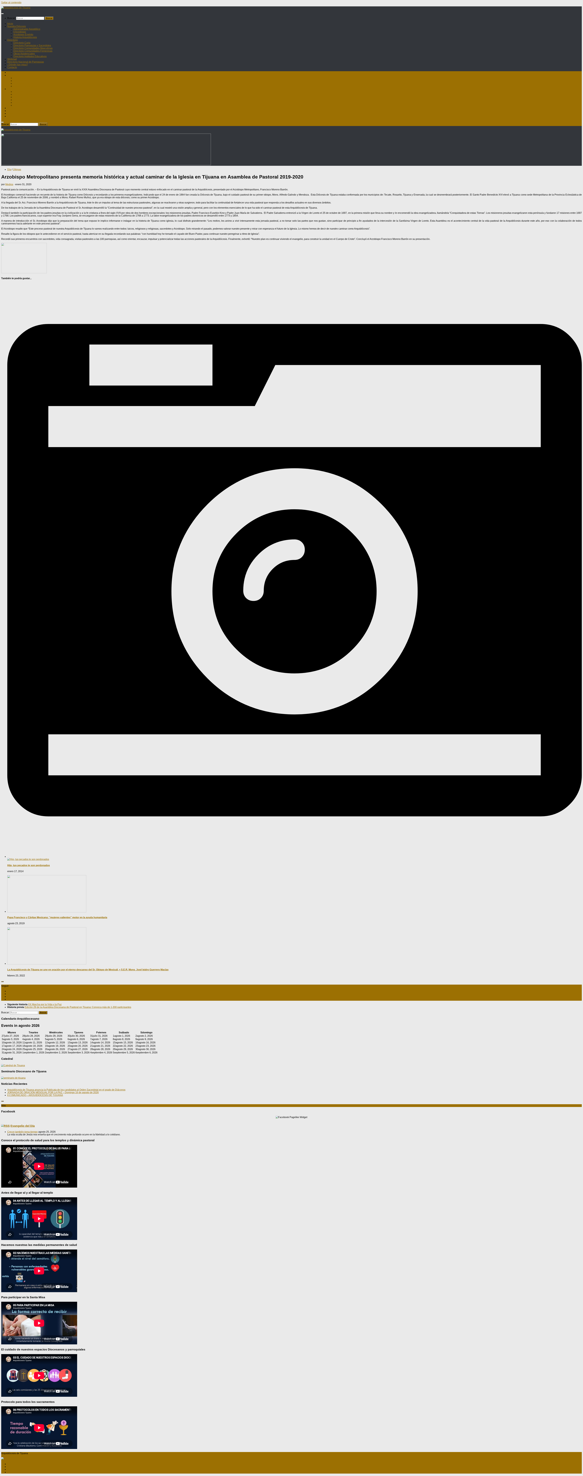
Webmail (12, 59)
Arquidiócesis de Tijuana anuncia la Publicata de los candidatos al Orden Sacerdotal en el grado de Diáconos (66, 1089)
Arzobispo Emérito (23, 34)
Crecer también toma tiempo (22, 1131)
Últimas (17, 169)
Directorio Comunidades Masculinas (33, 48)
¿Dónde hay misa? (17, 64)
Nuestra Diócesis (16, 26)
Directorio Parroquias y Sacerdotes (32, 45)
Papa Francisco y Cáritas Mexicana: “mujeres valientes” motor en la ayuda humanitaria (57, 917)
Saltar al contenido (11, 2)
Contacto (12, 67)
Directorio (12, 40)
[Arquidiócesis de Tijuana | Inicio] (15, 7)
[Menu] (2, 13)
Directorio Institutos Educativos (30, 56)
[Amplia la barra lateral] (2, 981)
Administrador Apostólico (26, 29)
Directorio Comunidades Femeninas (32, 51)
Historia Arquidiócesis (25, 37)
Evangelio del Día (22, 1125)
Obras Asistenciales (24, 53)
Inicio (10, 23)
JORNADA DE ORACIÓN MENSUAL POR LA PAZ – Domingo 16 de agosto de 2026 (53, 1092)
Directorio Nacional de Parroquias (25, 62)
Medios (9, 184)
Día (9, 169)
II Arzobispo (19, 32)
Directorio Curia (21, 42)
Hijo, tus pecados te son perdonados (28, 865)
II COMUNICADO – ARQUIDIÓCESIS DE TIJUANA (35, 1095)
